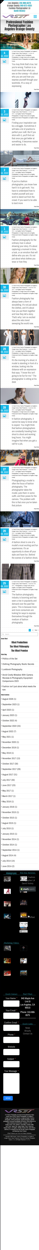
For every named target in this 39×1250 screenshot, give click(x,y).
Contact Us (27, 1033)
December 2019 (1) (10, 747)
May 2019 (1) (8, 752)
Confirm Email (10, 1022)
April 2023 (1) (8, 709)
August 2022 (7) (9, 731)
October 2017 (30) (10, 763)
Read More (36, 89)
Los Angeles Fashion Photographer (23, 55)
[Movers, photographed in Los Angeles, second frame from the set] (23, 960)
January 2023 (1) (9, 715)
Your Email (10, 1010)
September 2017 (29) (11, 769)
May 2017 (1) (8, 790)
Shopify (27, 1030)
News (27, 1028)
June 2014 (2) (8, 866)
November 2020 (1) (10, 742)
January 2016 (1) (9, 806)
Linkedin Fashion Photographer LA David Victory (27, 880)
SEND (8, 1098)
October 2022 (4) (9, 720)
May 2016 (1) (8, 801)
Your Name (11, 998)
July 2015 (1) (8, 828)
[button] (19, 642)
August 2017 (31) (9, 774)
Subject (10, 1059)
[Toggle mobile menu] (35, 16)
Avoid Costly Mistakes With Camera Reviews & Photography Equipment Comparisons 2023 (17, 678)
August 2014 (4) (9, 855)
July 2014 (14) (8, 860)
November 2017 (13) (11, 758)
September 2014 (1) (11, 850)
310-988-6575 (25, 3)
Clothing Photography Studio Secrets (18, 664)
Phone (10, 1034)
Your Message (10, 1071)
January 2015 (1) (9, 833)
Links (14, 1140)
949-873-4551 (26, 5)
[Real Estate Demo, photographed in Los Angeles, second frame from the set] (23, 973)
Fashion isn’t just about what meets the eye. (19, 688)
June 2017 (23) (8, 785)
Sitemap (28, 1140)
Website (11, 1046)
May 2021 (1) (8, 736)
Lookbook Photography (12, 669)
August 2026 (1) (9, 699)
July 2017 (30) (8, 779)
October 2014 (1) (9, 844)
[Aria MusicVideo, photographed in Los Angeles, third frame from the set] (7, 973)
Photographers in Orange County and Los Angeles (23, 57)
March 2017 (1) (8, 796)
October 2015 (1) (9, 817)
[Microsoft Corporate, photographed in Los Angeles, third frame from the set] (7, 948)
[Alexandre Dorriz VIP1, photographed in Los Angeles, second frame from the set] (23, 948)
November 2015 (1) (10, 812)
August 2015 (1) (9, 823)
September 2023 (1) (11, 704)
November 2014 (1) (10, 839)
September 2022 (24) (11, 725)
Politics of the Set (9, 658)
